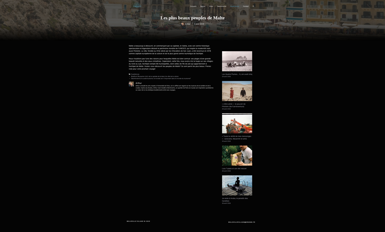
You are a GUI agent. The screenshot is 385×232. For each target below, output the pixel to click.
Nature (202, 6)
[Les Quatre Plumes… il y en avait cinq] (237, 70)
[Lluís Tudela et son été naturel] (237, 164)
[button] (253, 6)
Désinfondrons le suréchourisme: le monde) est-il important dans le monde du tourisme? (161, 78)
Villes (211, 6)
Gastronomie (221, 6)
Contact (246, 6)
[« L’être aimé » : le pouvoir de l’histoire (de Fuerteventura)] (237, 100)
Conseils (193, 6)
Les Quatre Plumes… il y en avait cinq (237, 74)
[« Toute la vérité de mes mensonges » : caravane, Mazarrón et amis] (237, 132)
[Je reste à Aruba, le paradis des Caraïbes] (237, 194)
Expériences (234, 6)
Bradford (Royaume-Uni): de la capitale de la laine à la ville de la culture (154, 76)
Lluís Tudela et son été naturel (234, 169)
